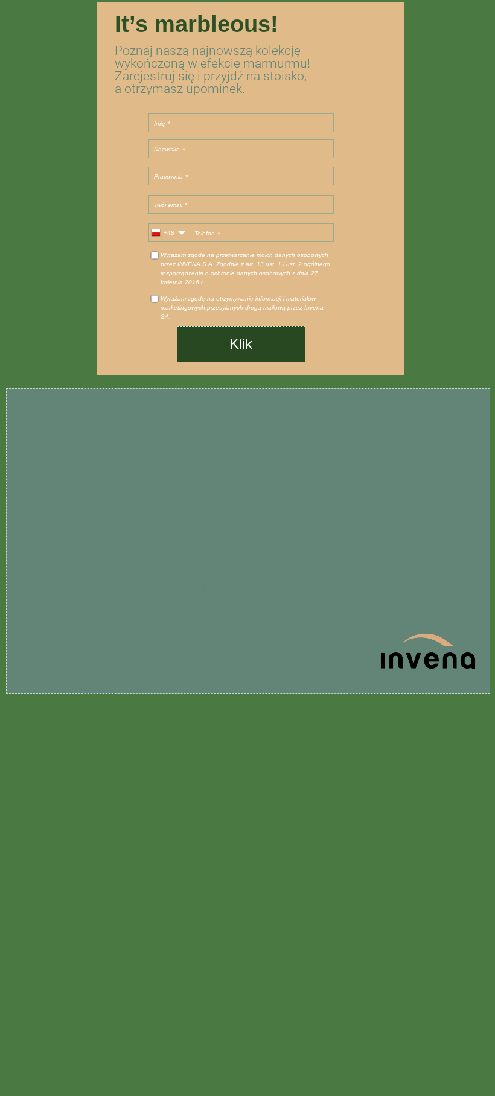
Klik (240, 344)
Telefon (204, 232)
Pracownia (168, 176)
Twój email (168, 204)
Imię (159, 122)
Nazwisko (167, 148)
